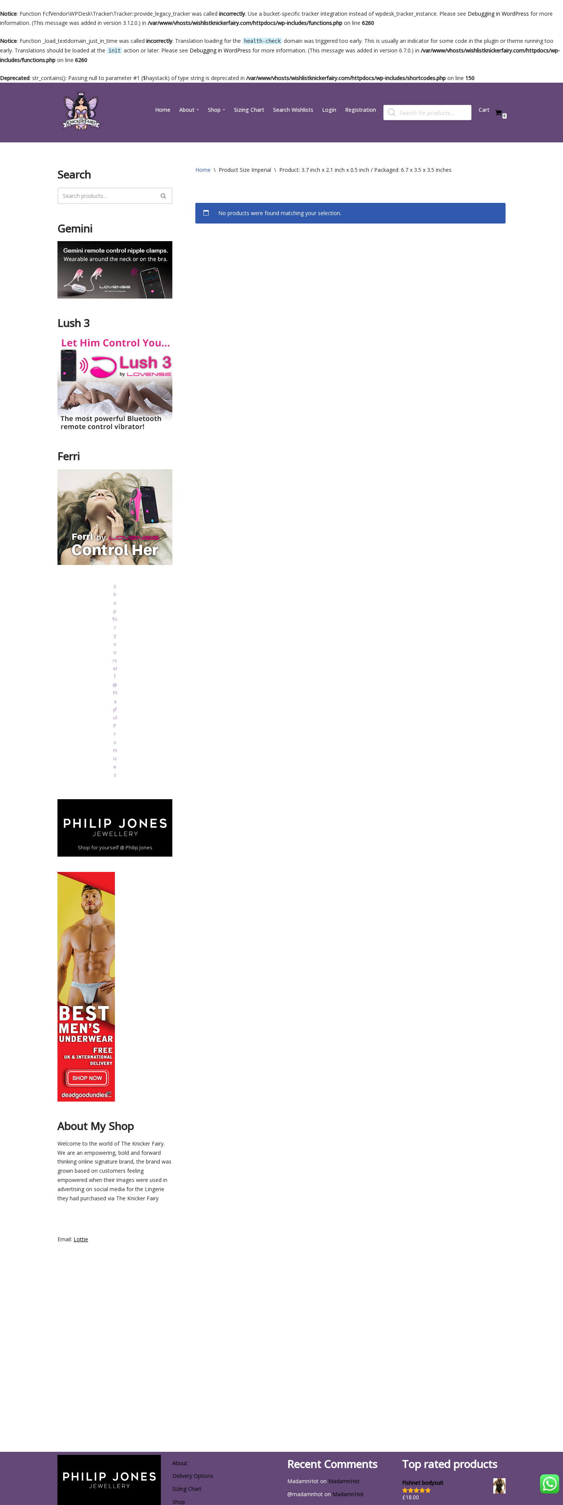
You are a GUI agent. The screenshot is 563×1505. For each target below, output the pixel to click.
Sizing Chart (249, 109)
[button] (197, 109)
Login (329, 109)
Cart (484, 109)
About (179, 1463)
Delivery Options (192, 1475)
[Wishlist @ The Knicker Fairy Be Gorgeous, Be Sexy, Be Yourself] (80, 112)
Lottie (81, 1239)
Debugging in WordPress (498, 13)
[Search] (163, 196)
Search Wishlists (293, 109)
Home (162, 109)
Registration (360, 109)
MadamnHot (344, 1481)
